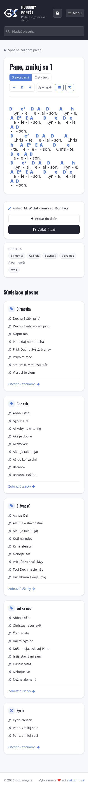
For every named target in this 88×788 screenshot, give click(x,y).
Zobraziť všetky (19, 486)
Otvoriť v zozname (22, 384)
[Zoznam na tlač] (57, 13)
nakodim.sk (75, 780)
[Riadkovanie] (59, 87)
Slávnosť (50, 256)
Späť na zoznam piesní (25, 50)
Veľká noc (68, 256)
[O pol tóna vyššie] (30, 87)
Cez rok (34, 256)
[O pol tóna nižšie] (14, 87)
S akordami (20, 77)
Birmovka (17, 256)
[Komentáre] (69, 87)
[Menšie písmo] (41, 87)
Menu (77, 13)
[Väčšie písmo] (48, 87)
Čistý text (42, 77)
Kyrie (14, 270)
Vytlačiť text (46, 229)
